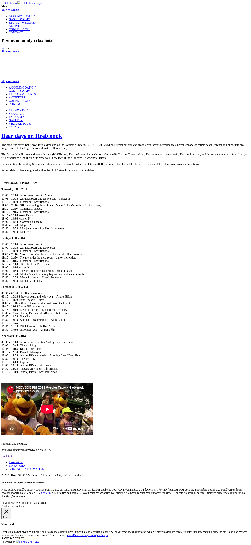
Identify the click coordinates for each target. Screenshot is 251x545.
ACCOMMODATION (22, 15)
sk (2, 48)
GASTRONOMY (19, 19)
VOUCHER (16, 113)
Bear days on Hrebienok (31, 135)
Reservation (16, 462)
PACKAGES (17, 116)
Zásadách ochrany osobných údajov (87, 535)
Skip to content (10, 9)
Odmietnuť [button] (25, 502)
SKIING (14, 126)
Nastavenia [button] (39, 502)
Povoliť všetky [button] (10, 502)
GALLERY (16, 120)
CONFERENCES (19, 29)
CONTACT (16, 32)
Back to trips (8, 456)
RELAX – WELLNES (22, 22)
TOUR (20, 123)
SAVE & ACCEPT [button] (12, 538)
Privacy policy (17, 465)
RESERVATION (19, 110)
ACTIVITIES (17, 25)
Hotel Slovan (9, 3)
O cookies (45, 492)
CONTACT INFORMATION (26, 468)
